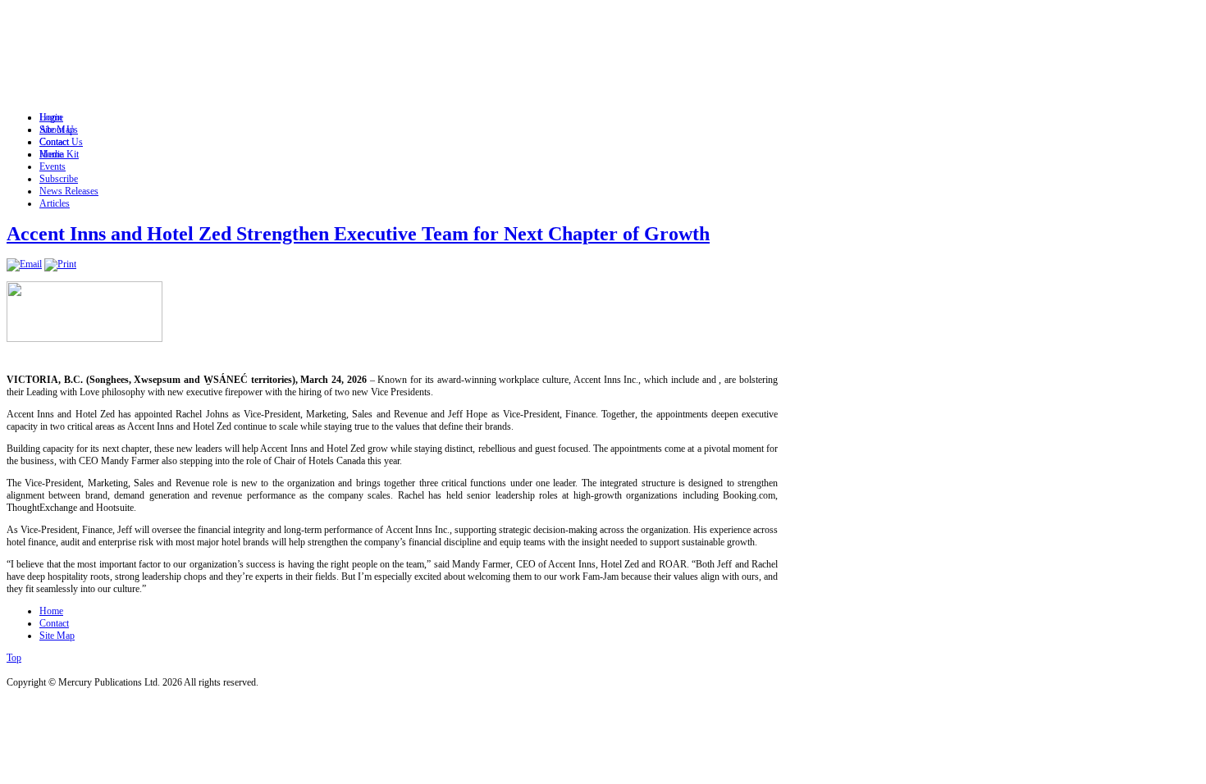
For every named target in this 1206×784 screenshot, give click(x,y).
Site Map (57, 635)
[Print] (60, 264)
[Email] (24, 264)
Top (14, 657)
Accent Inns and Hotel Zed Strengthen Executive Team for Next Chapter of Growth (358, 233)
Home (51, 611)
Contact (54, 623)
